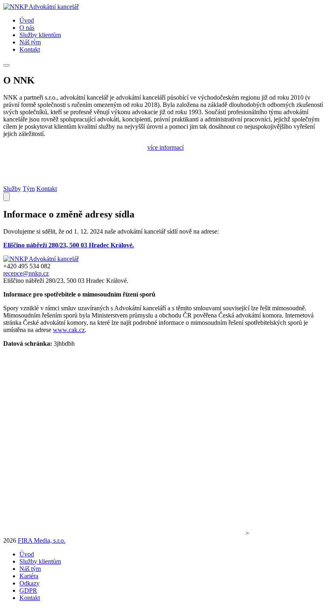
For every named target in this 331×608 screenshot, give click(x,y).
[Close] (6, 196)
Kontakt (46, 188)
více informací (165, 147)
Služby (12, 188)
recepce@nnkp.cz (26, 273)
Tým (29, 188)
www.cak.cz (69, 329)
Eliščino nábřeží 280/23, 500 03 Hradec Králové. (68, 245)
